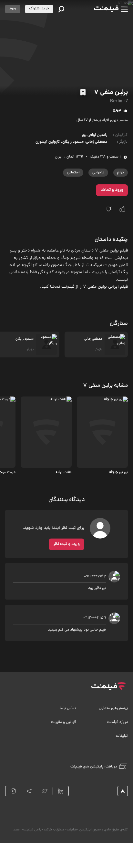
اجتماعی (73, 173)
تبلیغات (122, 736)
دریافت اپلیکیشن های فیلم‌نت (93, 767)
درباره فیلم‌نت (117, 722)
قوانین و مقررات (63, 722)
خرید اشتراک (39, 9)
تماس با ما (68, 708)
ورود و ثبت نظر (66, 544)
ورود (12, 9)
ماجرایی (98, 173)
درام (120, 173)
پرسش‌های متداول (113, 708)
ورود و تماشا (111, 190)
